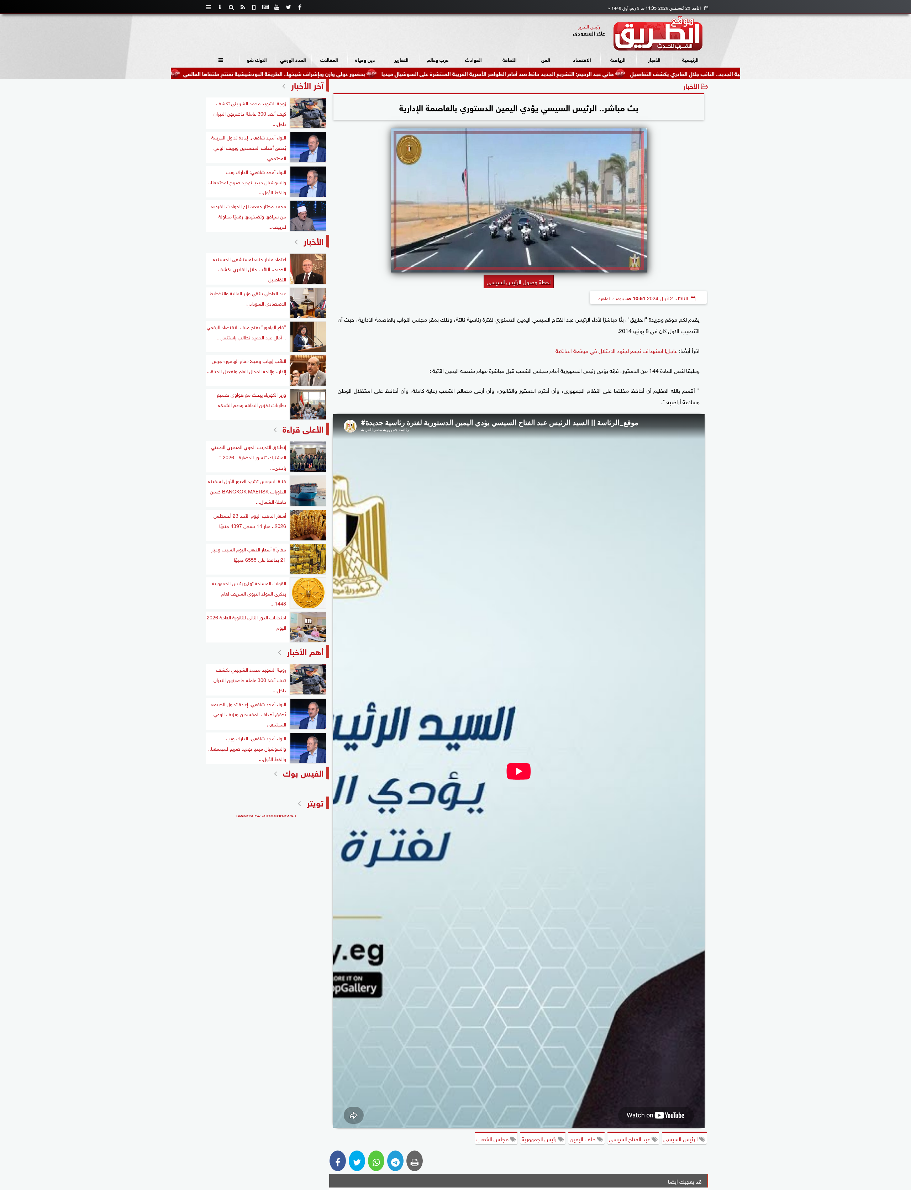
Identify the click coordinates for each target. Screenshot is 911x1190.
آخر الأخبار (307, 84)
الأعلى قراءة (303, 428)
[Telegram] (395, 1161)
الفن (545, 59)
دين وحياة (365, 59)
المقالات (329, 59)
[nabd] (254, 7)
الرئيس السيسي (681, 1138)
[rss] (242, 7)
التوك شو (257, 59)
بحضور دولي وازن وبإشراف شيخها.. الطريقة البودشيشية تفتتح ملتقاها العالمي (326, 73)
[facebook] (299, 7)
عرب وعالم (437, 59)
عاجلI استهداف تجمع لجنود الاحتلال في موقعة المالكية (616, 350)
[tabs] (208, 7)
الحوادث (473, 59)
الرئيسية (690, 59)
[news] (265, 7)
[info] (220, 7)
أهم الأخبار (305, 651)
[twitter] (288, 7)
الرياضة (618, 59)
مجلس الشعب (493, 1138)
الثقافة (509, 59)
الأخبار (654, 59)
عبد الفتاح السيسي (630, 1138)
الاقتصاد (582, 59)
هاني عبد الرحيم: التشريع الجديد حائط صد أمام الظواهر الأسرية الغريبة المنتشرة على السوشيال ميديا (550, 73)
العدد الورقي (293, 59)
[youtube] (277, 7)
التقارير (401, 59)
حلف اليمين (583, 1138)
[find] (231, 7)
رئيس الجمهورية (540, 1138)
